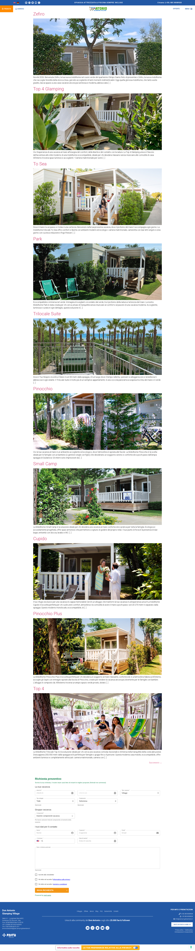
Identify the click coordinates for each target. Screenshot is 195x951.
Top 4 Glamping (48, 89)
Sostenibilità (108, 911)
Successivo (155, 762)
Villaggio (79, 911)
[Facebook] (26, 3)
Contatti (116, 911)
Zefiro (38, 14)
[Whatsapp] (39, 3)
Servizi (92, 911)
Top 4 (38, 688)
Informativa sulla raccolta (68, 948)
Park (37, 239)
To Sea (40, 164)
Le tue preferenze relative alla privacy (107, 948)
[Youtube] (36, 3)
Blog (96, 911)
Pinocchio (42, 388)
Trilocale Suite (47, 313)
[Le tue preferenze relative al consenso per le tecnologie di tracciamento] (191, 947)
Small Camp (45, 463)
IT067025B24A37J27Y (12, 926)
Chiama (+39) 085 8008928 (169, 3)
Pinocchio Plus (47, 613)
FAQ (101, 911)
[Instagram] (29, 3)
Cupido (40, 538)
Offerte (86, 911)
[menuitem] (14, 3)
